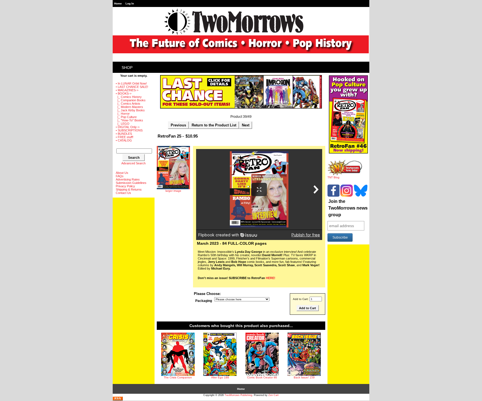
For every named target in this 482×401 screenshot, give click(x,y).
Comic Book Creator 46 (262, 377)
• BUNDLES (124, 133)
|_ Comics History (129, 97)
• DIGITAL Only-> (127, 127)
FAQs (120, 176)
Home (118, 3)
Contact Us (123, 193)
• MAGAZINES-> (127, 90)
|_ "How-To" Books (129, 120)
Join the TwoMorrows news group (348, 208)
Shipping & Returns (129, 189)
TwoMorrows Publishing (238, 395)
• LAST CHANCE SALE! (132, 86)
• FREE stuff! (124, 137)
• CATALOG (124, 140)
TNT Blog (333, 177)
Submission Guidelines (131, 182)
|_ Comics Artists (128, 103)
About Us (122, 172)
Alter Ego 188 (220, 377)
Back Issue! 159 (304, 377)
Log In (130, 3)
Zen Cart (273, 395)
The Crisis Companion (178, 377)
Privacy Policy (125, 186)
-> (123, 93)
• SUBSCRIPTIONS (129, 130)
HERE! (270, 278)
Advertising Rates (128, 179)
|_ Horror (123, 113)
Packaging (203, 301)
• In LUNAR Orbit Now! (131, 83)
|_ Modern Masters (129, 107)
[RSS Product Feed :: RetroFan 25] (118, 399)
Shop (127, 67)
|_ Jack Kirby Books (130, 110)
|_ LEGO (122, 123)
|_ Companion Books (131, 100)
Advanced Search (133, 163)
